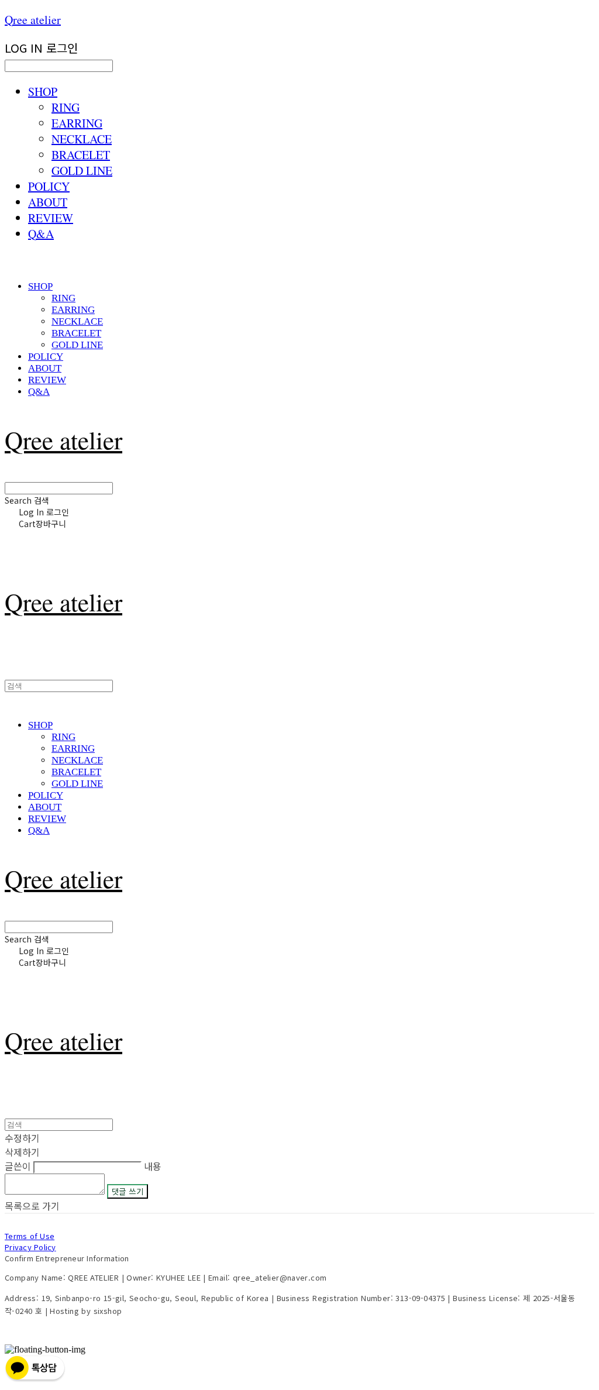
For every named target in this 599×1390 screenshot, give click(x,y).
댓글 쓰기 (127, 1191)
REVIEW (50, 218)
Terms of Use (29, 1235)
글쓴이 (18, 1166)
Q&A (41, 234)
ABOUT (47, 202)
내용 (152, 1166)
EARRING (76, 123)
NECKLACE (81, 139)
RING (65, 107)
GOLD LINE (81, 170)
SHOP (42, 91)
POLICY (49, 186)
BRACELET (80, 155)
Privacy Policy (30, 1247)
